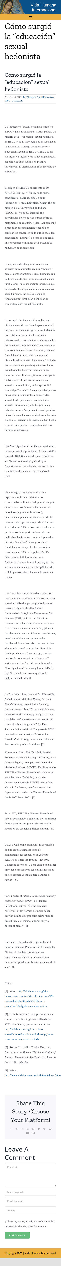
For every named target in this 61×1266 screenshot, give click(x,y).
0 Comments (17, 100)
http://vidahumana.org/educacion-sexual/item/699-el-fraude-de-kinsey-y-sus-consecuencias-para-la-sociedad (29, 1034)
